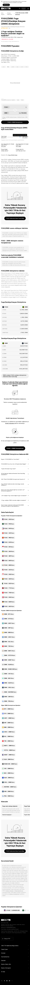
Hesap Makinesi (9, 13)
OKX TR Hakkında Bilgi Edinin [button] (9, 945)
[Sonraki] (28, 910)
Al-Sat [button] (3, 971)
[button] (19, 8)
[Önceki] (2, 910)
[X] (1, 981)
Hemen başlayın (6, 814)
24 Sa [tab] (8, 66)
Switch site (6, 4)
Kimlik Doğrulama (9, 423)
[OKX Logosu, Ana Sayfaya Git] (5, 8)
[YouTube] (9, 981)
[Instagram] (7, 981)
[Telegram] (4, 981)
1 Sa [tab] (3, 66)
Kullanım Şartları (9, 890)
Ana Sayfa (2, 13)
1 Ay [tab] (17, 66)
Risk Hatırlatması (19, 890)
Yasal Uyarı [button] (4, 949)
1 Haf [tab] (13, 66)
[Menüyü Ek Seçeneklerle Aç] (28, 9)
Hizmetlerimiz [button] (5, 957)
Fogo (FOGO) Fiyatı (12, 155)
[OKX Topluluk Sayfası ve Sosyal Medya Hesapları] (12, 981)
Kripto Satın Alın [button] (6, 964)
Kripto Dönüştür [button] (6, 968)
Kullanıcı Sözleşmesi (14, 894)
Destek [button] (3, 960)
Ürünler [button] (3, 953)
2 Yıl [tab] (26, 66)
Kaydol (23, 8)
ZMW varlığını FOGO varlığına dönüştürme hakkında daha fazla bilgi (14, 375)
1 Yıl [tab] (22, 66)
